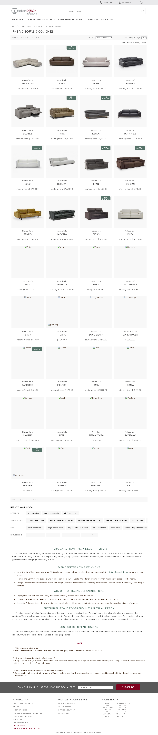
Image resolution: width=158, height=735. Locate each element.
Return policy (64, 713)
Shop (20, 26)
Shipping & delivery (66, 710)
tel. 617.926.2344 (20, 725)
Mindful (96, 485)
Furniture (17, 19)
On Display (92, 19)
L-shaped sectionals (36, 520)
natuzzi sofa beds (71, 535)
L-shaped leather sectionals (89, 520)
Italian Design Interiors (119, 572)
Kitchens (30, 19)
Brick (27, 335)
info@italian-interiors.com (26, 728)
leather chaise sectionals (116, 520)
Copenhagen (130, 335)
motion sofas (137, 520)
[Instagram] (64, 719)
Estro (62, 485)
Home (14, 26)
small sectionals (99, 528)
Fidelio (130, 83)
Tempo (28, 234)
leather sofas (33, 513)
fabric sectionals (70, 513)
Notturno (130, 284)
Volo (28, 184)
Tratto (62, 335)
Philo (62, 134)
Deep (96, 284)
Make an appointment (23, 704)
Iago (62, 83)
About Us (17, 719)
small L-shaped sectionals (136, 528)
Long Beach (96, 335)
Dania (130, 385)
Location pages (20, 722)
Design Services (65, 19)
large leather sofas (55, 528)
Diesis (96, 234)
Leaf (61, 435)
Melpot (61, 385)
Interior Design (20, 710)
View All (15, 38)
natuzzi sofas (53, 535)
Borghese (130, 134)
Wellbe (27, 485)
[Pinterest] (73, 719)
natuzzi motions (89, 535)
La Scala (62, 234)
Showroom (126, 2)
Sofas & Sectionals (35, 26)
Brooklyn (28, 83)
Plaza (96, 83)
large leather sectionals (78, 528)
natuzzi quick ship (35, 535)
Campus (27, 435)
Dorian (130, 184)
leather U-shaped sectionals (61, 520)
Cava (96, 385)
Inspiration (106, 19)
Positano (130, 435)
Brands (80, 19)
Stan (96, 184)
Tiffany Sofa (96, 435)
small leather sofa (35, 528)
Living (25, 26)
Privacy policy (64, 707)
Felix (27, 284)
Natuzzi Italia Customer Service (27, 713)
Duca (130, 234)
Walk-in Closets (46, 19)
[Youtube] (68, 719)
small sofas (115, 528)
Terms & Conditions (66, 704)
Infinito (62, 284)
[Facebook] (59, 719)
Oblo (130, 485)
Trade (16, 707)
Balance (28, 134)
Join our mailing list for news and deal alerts (46, 687)
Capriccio (27, 385)
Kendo (96, 134)
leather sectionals (51, 513)
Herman (62, 184)
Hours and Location (22, 716)
